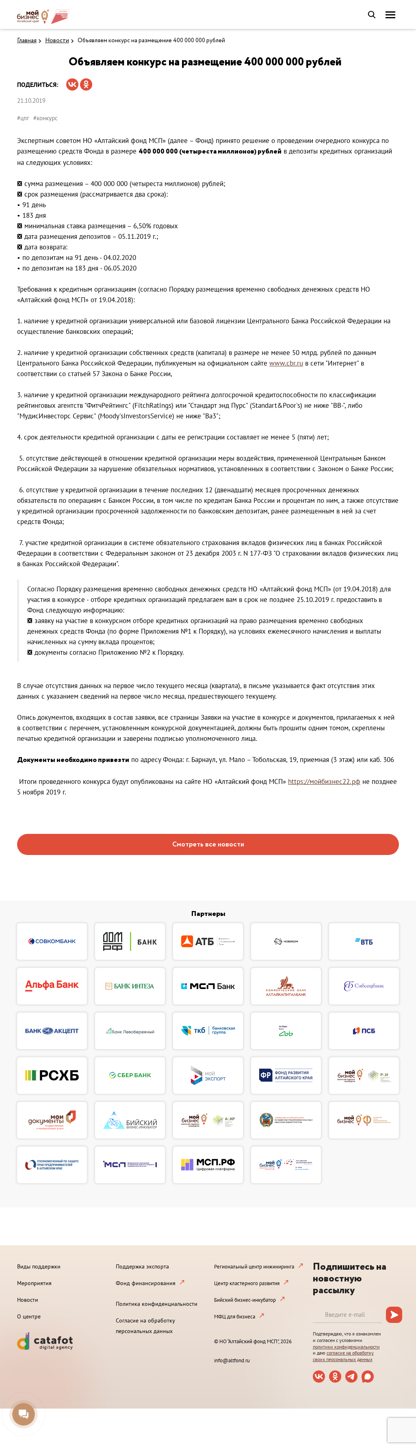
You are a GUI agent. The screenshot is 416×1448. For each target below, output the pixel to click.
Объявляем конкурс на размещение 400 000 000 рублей (151, 41)
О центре (29, 1316)
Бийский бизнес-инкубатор (245, 1299)
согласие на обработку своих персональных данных (343, 1356)
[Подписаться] (394, 1315)
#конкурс (45, 118)
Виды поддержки (39, 1266)
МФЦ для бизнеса (234, 1316)
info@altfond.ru (232, 1360)
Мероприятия (34, 1283)
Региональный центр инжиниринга (254, 1266)
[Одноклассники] (86, 81)
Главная (27, 41)
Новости (57, 41)
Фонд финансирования (146, 1283)
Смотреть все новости (208, 845)
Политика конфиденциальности (156, 1303)
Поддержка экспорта (142, 1266)
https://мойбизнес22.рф (324, 781)
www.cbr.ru (286, 363)
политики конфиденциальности (346, 1347)
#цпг (23, 118)
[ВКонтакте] (72, 81)
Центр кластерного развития (247, 1283)
